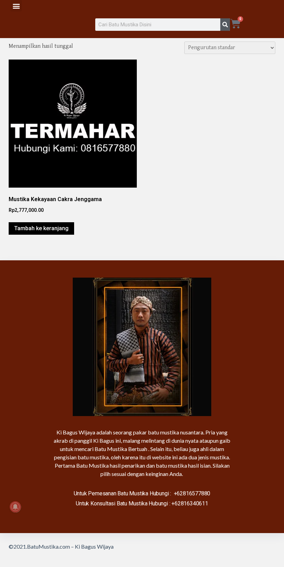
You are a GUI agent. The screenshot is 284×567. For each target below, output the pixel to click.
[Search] (225, 24)
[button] (16, 5)
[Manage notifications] (15, 506)
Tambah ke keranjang (41, 228)
